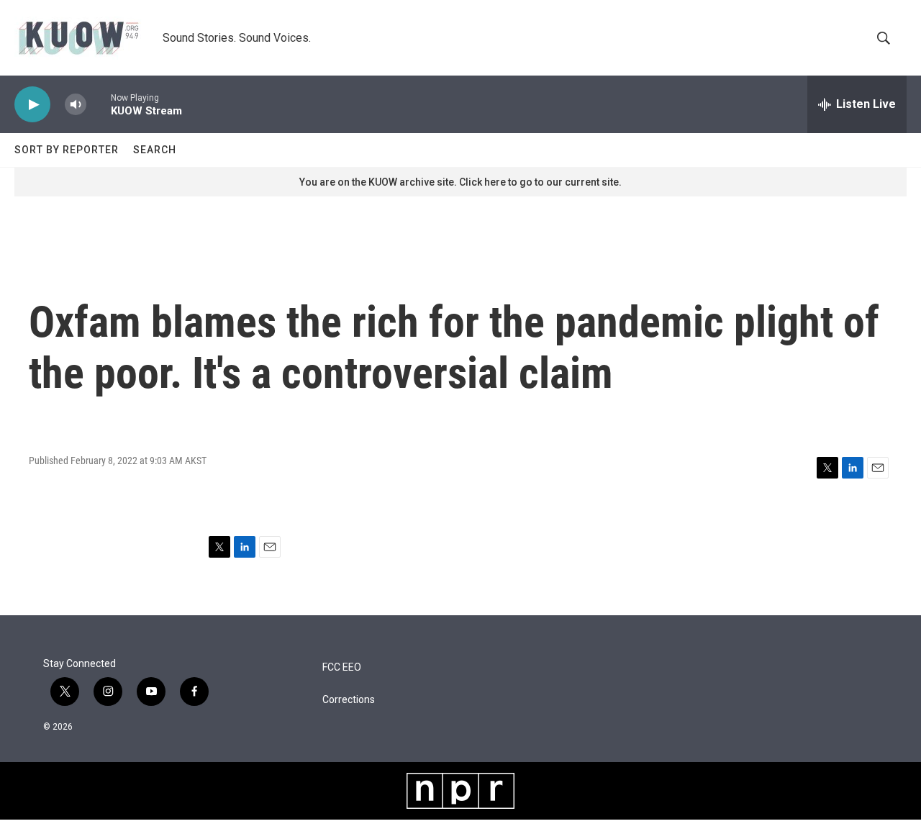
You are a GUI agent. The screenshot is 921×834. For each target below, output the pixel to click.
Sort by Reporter (66, 149)
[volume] (75, 105)
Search (154, 149)
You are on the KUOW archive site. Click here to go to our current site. (460, 182)
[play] (32, 104)
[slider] (98, 104)
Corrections (348, 699)
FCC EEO (341, 667)
